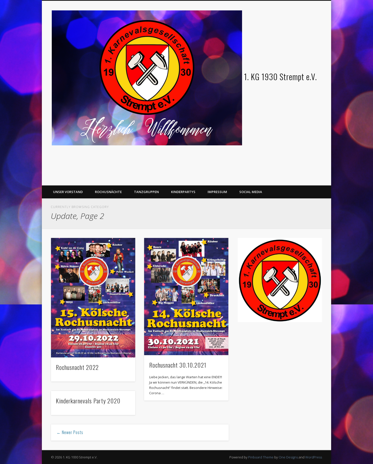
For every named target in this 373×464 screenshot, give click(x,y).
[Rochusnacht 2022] (93, 297)
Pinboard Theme (261, 457)
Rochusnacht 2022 (77, 367)
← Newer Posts (70, 432)
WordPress (313, 457)
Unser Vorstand (68, 192)
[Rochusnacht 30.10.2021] (186, 296)
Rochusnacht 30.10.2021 (177, 364)
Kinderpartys (183, 192)
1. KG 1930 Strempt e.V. (280, 76)
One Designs (288, 457)
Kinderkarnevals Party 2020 (88, 400)
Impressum (217, 192)
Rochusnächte (108, 192)
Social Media (250, 192)
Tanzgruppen (146, 192)
